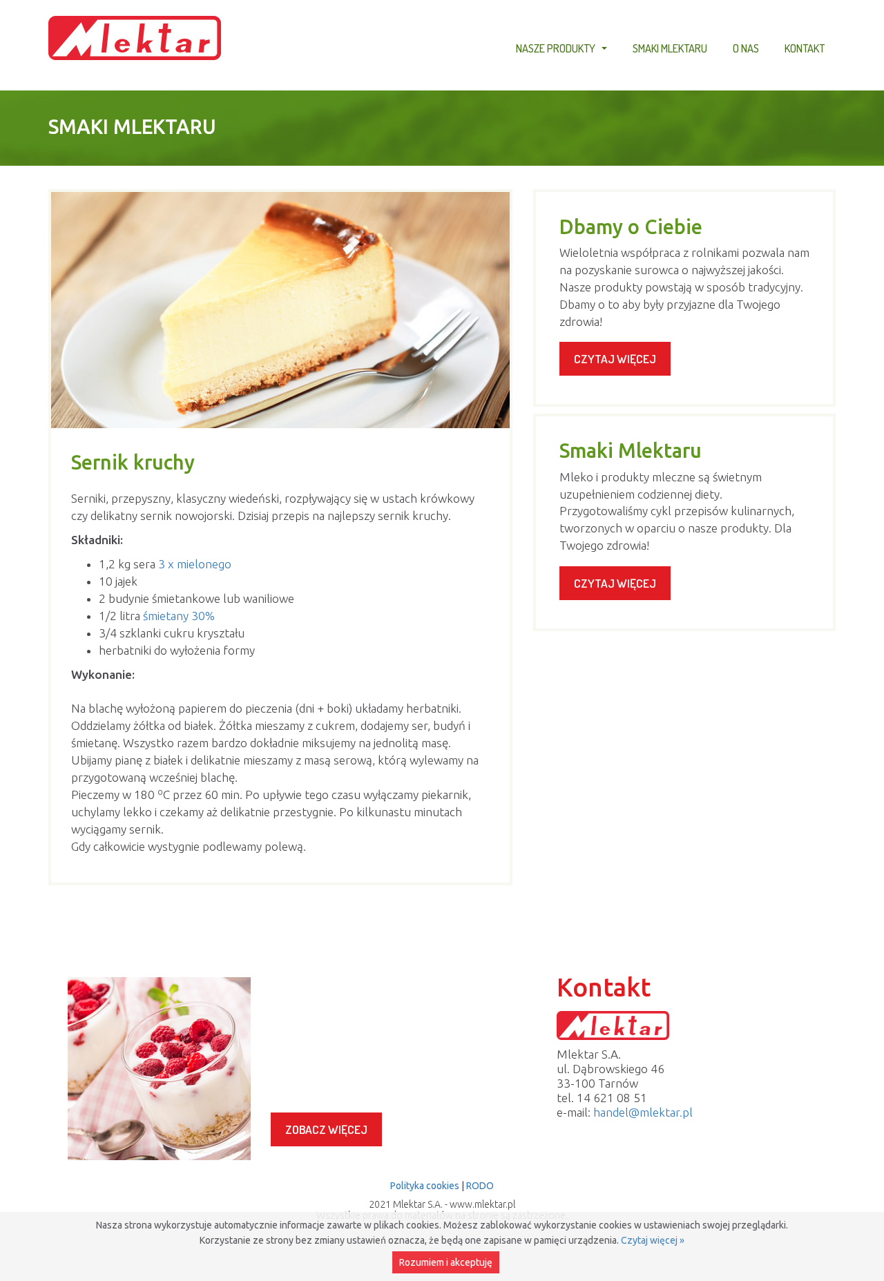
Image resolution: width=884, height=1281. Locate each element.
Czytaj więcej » (652, 1240)
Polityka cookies (424, 1185)
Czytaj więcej (615, 358)
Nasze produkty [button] (563, 50)
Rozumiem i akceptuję (445, 1262)
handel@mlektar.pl (643, 1112)
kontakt (805, 48)
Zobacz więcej (326, 1129)
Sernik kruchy (133, 462)
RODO (480, 1185)
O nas (746, 48)
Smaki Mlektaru (670, 48)
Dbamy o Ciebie (630, 226)
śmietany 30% (179, 615)
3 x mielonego (194, 563)
